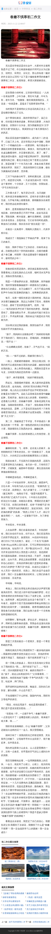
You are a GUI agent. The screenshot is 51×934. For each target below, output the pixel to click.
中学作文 (26, 9)
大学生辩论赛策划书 (11, 901)
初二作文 (38, 9)
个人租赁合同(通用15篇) (13, 905)
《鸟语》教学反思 (34, 897)
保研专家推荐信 (9, 897)
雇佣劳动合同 (32, 893)
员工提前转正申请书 (35, 909)
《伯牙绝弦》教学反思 (12, 909)
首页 (16, 9)
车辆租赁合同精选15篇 (36, 901)
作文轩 (22, 931)
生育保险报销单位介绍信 (13, 913)
